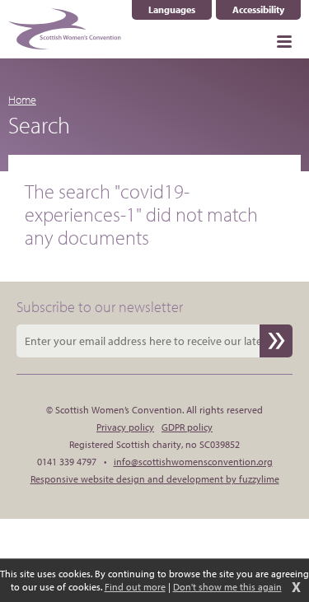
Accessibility (258, 9)
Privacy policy (125, 427)
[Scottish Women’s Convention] (64, 28)
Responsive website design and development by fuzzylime (154, 479)
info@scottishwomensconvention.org (193, 461)
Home (22, 99)
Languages (180, 9)
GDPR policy (187, 427)
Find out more (135, 587)
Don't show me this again (227, 587)
